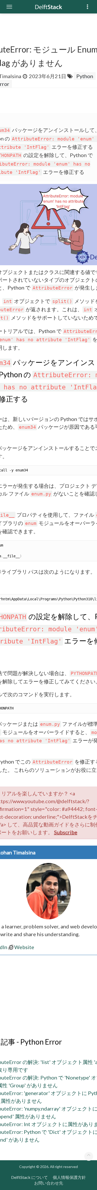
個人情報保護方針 (69, 1177)
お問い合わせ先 (48, 1182)
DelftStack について (29, 1177)
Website (24, 947)
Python (84, 76)
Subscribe (65, 832)
